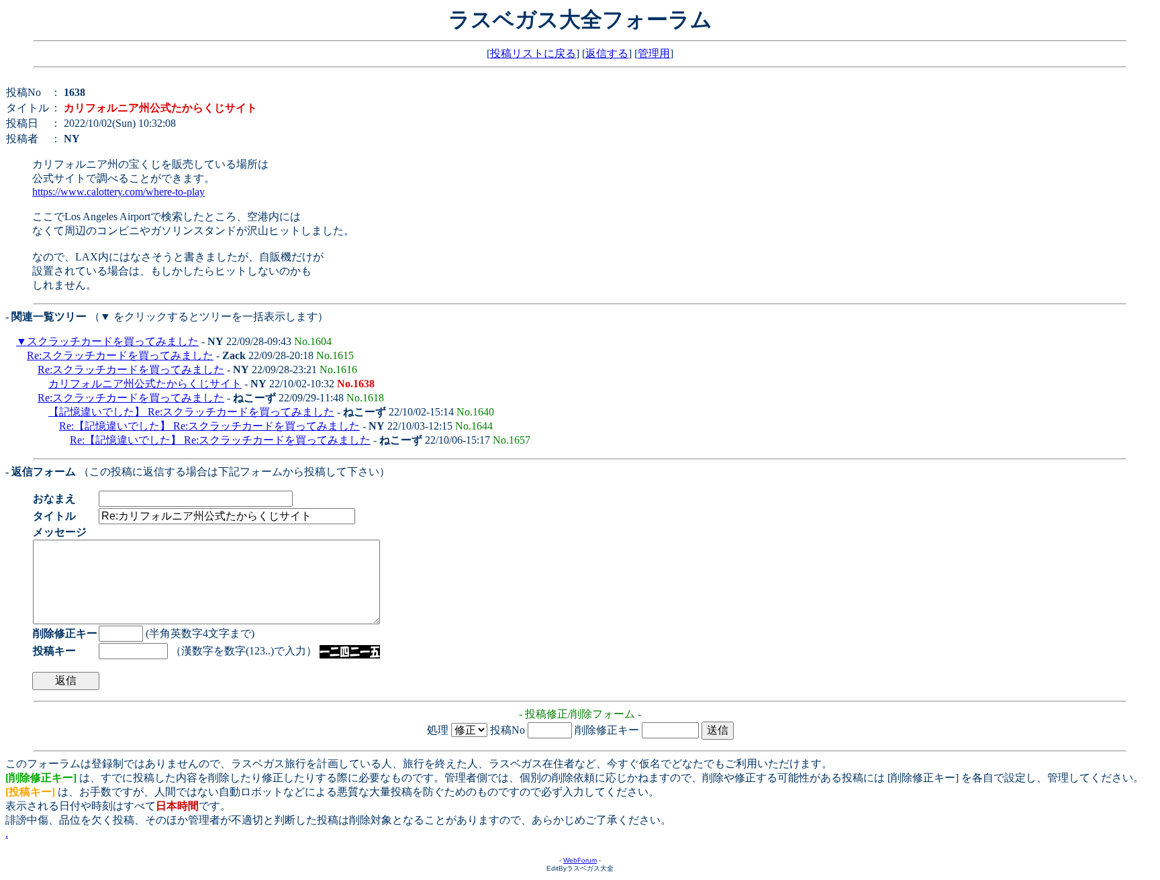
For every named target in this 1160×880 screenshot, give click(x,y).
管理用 (654, 53)
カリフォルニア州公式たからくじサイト (145, 383)
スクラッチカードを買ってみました (113, 341)
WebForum (580, 860)
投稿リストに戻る (533, 53)
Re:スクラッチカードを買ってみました (120, 355)
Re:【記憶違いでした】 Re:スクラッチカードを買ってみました (209, 426)
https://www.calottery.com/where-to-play (118, 191)
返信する (606, 53)
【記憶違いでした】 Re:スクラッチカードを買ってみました (191, 412)
